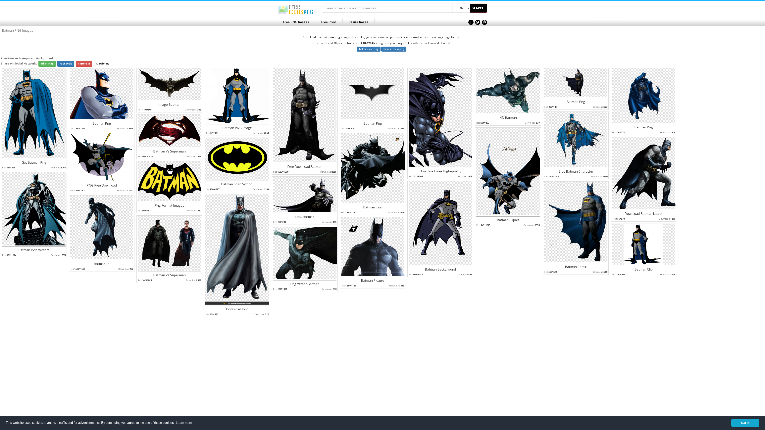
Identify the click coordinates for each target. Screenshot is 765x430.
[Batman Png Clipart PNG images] (102, 93)
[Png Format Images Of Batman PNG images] (169, 181)
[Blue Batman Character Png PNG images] (576, 139)
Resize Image (358, 22)
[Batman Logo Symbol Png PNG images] (237, 158)
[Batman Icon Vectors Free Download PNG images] (34, 209)
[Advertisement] (749, 119)
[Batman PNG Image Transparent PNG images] (237, 95)
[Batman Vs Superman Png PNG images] (169, 243)
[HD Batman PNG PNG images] (508, 90)
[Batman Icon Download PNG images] (373, 168)
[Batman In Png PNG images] (102, 227)
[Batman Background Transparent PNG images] (440, 223)
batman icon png (368, 49)
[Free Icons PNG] (295, 9)
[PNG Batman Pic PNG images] (305, 194)
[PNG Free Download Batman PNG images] (102, 157)
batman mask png (393, 49)
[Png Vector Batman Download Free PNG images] (305, 253)
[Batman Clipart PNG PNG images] (508, 171)
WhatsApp (47, 63)
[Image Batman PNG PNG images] (169, 84)
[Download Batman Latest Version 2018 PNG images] (644, 173)
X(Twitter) (102, 63)
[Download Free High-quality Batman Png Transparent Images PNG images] (440, 117)
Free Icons (328, 22)
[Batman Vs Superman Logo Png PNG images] (169, 130)
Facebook (66, 63)
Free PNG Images (296, 22)
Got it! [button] (745, 422)
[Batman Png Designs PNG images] (643, 95)
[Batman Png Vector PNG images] (372, 93)
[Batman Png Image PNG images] (576, 82)
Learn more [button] (184, 422)
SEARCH (478, 8)
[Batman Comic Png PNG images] (576, 222)
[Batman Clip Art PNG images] (643, 244)
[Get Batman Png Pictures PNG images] (34, 112)
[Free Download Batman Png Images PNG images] (305, 115)
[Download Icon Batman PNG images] (237, 249)
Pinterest (84, 63)
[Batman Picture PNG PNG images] (373, 246)
